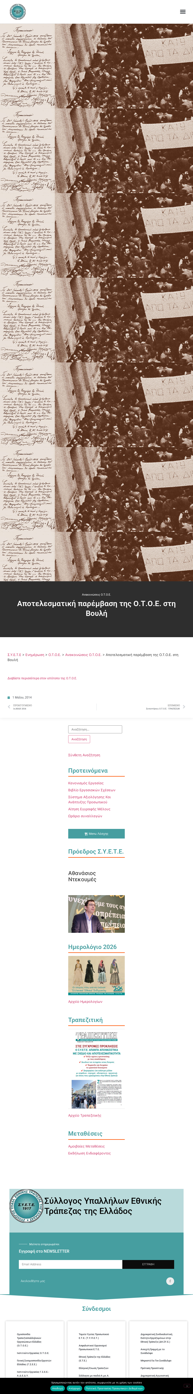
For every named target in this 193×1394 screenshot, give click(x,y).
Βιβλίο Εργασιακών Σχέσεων (91, 790)
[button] (182, 11)
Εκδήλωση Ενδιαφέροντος (89, 1153)
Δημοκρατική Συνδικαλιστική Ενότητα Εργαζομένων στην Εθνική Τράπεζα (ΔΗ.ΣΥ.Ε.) (156, 1338)
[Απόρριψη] (187, 1385)
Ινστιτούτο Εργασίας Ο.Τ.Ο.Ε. (33, 1353)
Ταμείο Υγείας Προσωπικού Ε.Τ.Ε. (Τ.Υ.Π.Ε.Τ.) (94, 1336)
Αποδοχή (57, 1388)
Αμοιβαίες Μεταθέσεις (86, 1146)
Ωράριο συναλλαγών (85, 816)
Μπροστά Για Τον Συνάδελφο (156, 1360)
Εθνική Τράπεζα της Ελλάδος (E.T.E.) (94, 1358)
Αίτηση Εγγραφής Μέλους (89, 809)
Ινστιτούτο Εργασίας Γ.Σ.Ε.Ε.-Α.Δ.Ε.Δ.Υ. (33, 1373)
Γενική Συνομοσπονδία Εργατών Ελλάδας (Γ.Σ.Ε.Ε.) (34, 1362)
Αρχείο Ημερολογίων (85, 1002)
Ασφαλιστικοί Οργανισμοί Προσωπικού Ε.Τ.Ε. (93, 1347)
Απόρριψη (74, 1388)
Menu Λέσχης (98, 833)
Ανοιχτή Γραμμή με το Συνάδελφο (153, 1351)
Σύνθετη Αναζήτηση (84, 755)
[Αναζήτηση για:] (95, 729)
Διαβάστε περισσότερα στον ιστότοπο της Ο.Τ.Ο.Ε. (42, 678)
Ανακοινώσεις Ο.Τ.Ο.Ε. (96, 594)
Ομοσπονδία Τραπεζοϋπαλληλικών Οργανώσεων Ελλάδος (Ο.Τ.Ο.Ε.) (29, 1340)
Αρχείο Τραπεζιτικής (84, 1115)
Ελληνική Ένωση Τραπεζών (93, 1368)
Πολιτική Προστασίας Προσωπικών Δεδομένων (114, 1388)
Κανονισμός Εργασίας (86, 783)
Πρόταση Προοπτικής (152, 1368)
